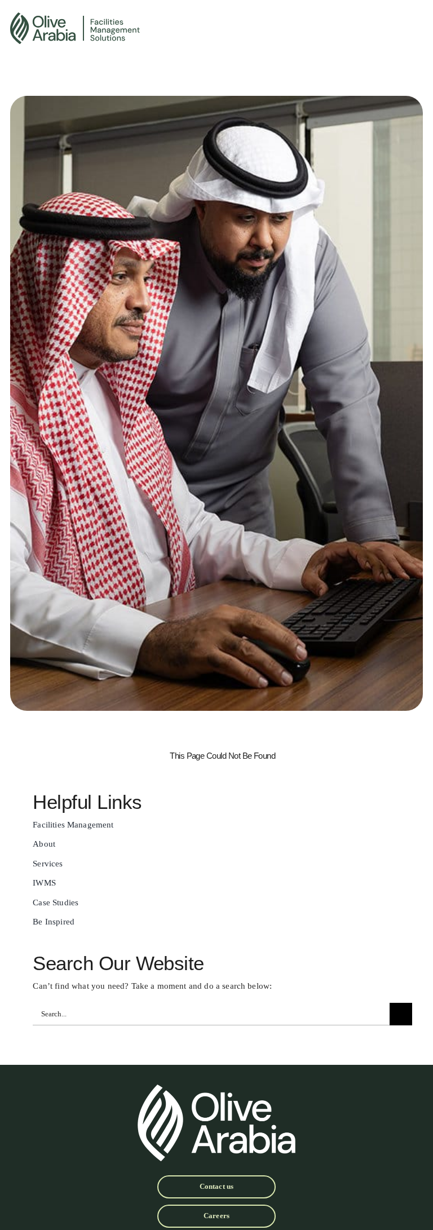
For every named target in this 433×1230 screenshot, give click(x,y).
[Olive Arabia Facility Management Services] (147, 28)
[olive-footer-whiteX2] (216, 1089)
